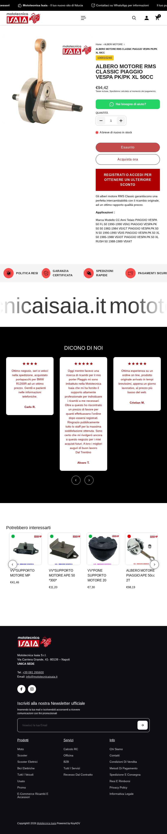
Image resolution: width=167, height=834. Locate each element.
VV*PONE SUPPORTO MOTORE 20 (97, 575)
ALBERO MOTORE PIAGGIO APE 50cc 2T (140, 575)
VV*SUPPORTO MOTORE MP (22, 573)
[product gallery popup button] (84, 119)
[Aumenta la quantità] (121, 121)
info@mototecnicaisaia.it (41, 676)
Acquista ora (128, 159)
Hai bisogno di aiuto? (131, 104)
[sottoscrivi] (142, 725)
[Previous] (75, 480)
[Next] (89, 480)
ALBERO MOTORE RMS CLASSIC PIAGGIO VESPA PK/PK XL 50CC (126, 71)
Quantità (102, 112)
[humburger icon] (83, 17)
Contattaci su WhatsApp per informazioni (127, 5)
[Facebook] (21, 689)
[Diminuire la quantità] (101, 121)
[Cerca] (134, 18)
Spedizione (115, 91)
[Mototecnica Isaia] (31, 18)
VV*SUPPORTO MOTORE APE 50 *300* (62, 575)
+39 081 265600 (33, 672)
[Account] (146, 18)
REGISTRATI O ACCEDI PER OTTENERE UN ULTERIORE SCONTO (128, 179)
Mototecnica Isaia (46, 823)
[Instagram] (32, 689)
